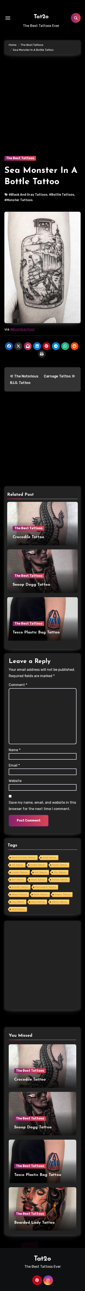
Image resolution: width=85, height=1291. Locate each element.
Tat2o (41, 17)
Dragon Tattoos (62, 894)
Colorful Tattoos (19, 872)
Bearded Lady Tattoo (34, 1223)
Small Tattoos (49, 857)
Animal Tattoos (37, 865)
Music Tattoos (41, 894)
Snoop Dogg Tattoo (31, 585)
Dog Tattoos (18, 902)
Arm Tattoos (41, 872)
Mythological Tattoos (45, 887)
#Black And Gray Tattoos (28, 195)
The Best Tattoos (20, 158)
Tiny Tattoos (60, 872)
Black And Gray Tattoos (23, 857)
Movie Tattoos (38, 879)
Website (15, 781)
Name (14, 750)
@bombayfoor (22, 329)
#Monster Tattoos (18, 200)
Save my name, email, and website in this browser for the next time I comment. (42, 805)
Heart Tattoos (38, 902)
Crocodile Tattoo (28, 537)
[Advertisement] (42, 111)
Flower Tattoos (59, 865)
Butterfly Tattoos (20, 887)
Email (14, 765)
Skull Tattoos (18, 909)
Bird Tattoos (18, 879)
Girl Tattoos (17, 865)
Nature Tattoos (19, 894)
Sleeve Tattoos (59, 902)
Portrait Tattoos (59, 879)
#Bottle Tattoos (61, 195)
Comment (18, 685)
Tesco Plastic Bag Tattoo (36, 633)
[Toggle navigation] (7, 18)
